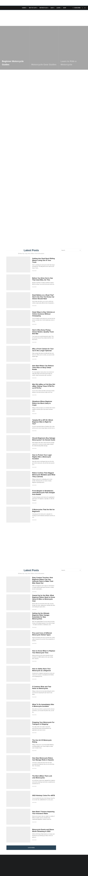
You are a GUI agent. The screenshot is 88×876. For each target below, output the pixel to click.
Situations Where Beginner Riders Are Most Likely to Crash (42, 403)
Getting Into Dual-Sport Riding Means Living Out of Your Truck (43, 260)
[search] (67, 158)
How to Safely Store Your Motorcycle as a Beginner (41, 669)
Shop (64, 7)
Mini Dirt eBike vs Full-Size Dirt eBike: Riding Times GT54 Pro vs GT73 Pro (43, 386)
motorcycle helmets (41, 162)
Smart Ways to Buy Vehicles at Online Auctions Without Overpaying (43, 314)
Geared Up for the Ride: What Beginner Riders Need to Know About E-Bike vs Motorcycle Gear (43, 598)
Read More (34, 270)
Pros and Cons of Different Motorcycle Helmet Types (42, 634)
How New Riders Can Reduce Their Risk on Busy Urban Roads (43, 367)
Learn (58, 7)
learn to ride (55, 162)
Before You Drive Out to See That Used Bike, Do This (42, 279)
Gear (52, 7)
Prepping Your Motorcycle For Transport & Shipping (43, 723)
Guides (24, 7)
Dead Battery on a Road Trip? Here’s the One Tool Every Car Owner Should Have (43, 297)
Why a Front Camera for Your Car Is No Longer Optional (43, 349)
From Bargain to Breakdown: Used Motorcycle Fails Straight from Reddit (43, 492)
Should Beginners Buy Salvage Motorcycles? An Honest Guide (43, 439)
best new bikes (49, 162)
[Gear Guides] (22, 545)
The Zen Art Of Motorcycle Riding (42, 741)
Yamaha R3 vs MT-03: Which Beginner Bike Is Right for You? (42, 422)
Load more (31, 847)
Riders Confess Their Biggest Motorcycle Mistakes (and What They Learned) (43, 474)
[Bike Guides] (66, 545)
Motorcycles (44, 7)
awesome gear (33, 162)
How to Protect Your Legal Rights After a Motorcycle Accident (42, 457)
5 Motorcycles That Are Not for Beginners (43, 510)
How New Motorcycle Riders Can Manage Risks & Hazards (43, 759)
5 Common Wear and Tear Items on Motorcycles (41, 687)
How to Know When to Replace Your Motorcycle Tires (43, 652)
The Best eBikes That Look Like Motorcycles (42, 777)
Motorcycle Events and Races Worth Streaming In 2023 (43, 830)
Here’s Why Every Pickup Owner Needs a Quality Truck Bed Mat (43, 332)
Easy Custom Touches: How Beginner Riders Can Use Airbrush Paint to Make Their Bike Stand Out (42, 580)
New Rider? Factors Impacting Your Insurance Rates (43, 812)
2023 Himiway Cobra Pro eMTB (43, 795)
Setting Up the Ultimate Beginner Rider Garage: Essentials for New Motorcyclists (41, 616)
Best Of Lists (33, 7)
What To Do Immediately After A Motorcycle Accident (43, 705)
